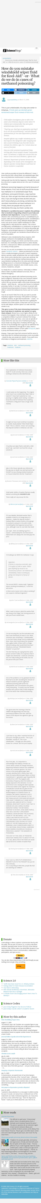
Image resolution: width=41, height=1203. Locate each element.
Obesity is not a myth (8, 1053)
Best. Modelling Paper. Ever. (10, 1020)
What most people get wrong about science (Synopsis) (19, 1137)
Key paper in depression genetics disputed (15, 1087)
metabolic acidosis (12, 251)
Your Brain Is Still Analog (10, 988)
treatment (10, 347)
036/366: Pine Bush (7, 1116)
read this (29, 339)
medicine (10, 345)
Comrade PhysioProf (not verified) (16, 381)
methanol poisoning (24, 345)
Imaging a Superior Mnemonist (12, 1070)
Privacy (31, 1186)
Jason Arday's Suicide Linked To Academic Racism (18, 1009)
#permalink (29, 383)
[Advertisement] (20, 24)
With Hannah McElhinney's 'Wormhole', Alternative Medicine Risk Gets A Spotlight (18, 990)
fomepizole (32, 328)
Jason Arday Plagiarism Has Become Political (17, 1007)
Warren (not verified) (16, 504)
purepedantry (7, 58)
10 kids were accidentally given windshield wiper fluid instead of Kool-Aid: (17, 111)
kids (15, 345)
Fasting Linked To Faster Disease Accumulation (18, 986)
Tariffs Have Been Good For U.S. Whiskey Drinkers (18, 984)
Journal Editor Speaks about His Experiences (16, 1037)
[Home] (12, 51)
